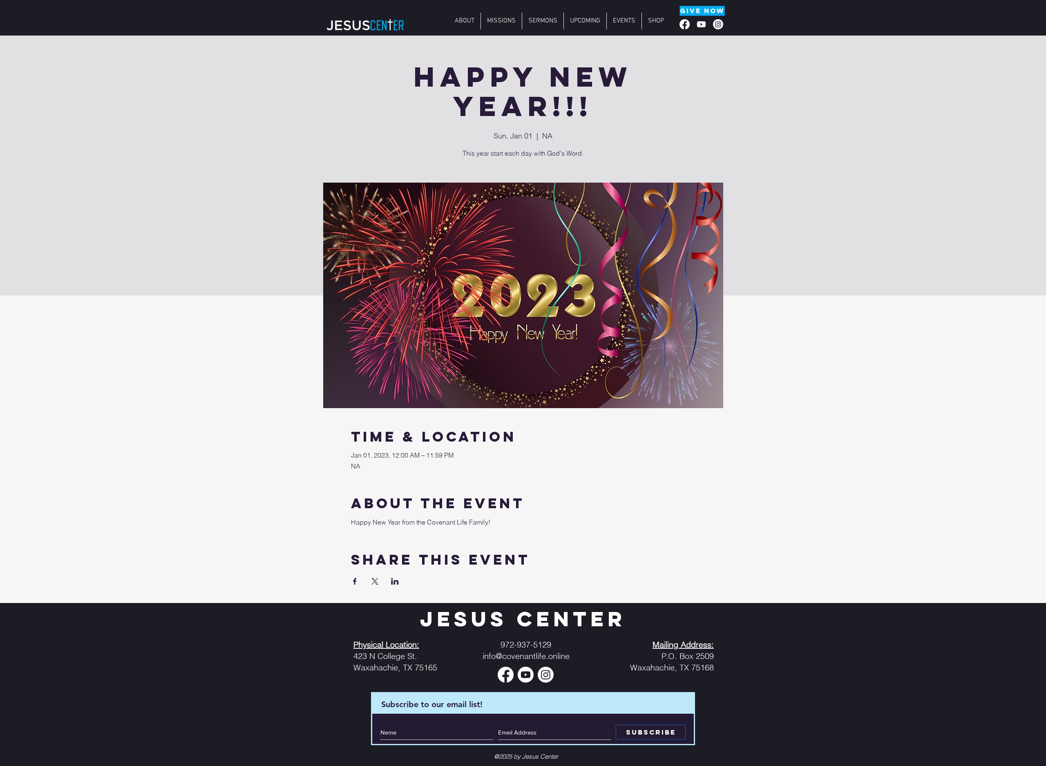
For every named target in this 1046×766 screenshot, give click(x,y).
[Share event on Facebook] (355, 581)
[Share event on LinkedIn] (395, 581)
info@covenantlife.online (526, 656)
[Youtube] (701, 24)
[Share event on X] (375, 581)
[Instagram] (718, 24)
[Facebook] (684, 24)
